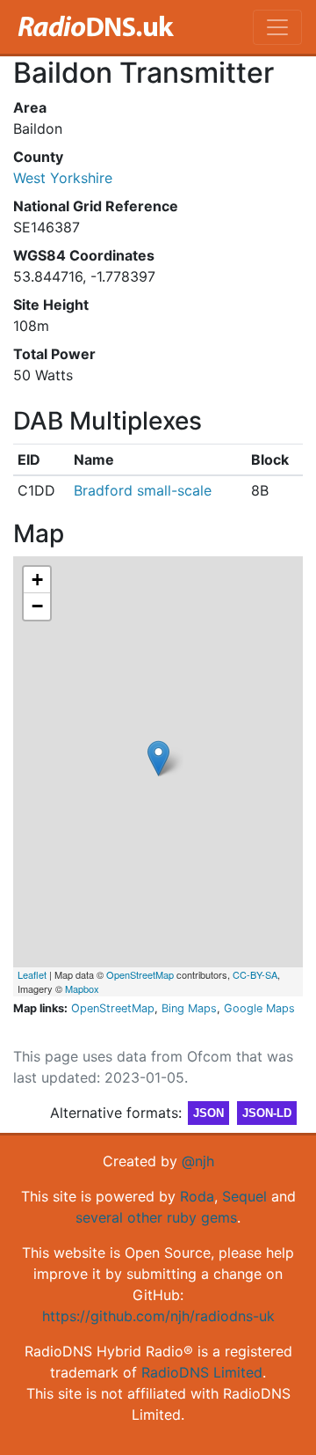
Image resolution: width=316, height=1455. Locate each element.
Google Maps (259, 1008)
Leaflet (32, 974)
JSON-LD (266, 1113)
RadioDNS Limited (201, 1372)
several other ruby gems (156, 1217)
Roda (197, 1196)
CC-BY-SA (255, 974)
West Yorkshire (62, 178)
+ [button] (37, 580)
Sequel (244, 1196)
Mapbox (82, 988)
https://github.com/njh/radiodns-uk (158, 1316)
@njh (198, 1161)
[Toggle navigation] (277, 27)
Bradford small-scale (143, 490)
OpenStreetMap (140, 974)
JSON (208, 1113)
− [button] (37, 606)
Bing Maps (189, 1008)
